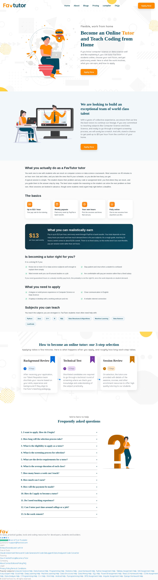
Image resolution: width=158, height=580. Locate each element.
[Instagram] (6, 537)
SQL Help (96, 573)
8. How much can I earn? (33, 480)
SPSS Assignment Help (93, 576)
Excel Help (19, 573)
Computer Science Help (23, 571)
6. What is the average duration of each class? (43, 466)
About (2, 563)
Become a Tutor (22, 558)
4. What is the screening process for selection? (43, 452)
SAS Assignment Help (146, 571)
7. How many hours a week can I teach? (40, 473)
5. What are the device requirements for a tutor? (44, 459)
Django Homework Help (133, 576)
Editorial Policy (17, 563)
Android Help (60, 576)
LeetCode (30, 324)
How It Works (5, 558)
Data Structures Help (68, 573)
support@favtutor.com (18, 543)
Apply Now (146, 6)
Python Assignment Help (105, 571)
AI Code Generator (30, 553)
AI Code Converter (71, 553)
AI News (3, 548)
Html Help (50, 576)
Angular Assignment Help (113, 576)
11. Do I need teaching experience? (37, 500)
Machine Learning (101, 318)
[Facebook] (8, 537)
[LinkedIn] (2, 537)
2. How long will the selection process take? (42, 439)
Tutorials (9, 548)
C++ (47, 318)
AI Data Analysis (58, 553)
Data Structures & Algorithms (79, 318)
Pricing (13, 558)
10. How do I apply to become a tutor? (39, 493)
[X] (0, 537)
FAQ (24, 563)
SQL (61, 318)
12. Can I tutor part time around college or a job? (45, 507)
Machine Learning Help (50, 573)
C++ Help (41, 576)
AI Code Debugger (44, 553)
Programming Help (56, 571)
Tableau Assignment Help (127, 571)
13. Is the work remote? (32, 514)
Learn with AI (18, 548)
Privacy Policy (5, 568)
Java (39, 318)
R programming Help (75, 576)
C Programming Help (29, 576)
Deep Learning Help (32, 573)
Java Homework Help (86, 571)
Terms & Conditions (18, 568)
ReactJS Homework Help (133, 573)
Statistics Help (71, 571)
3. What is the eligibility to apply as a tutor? (42, 446)
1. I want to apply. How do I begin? (38, 432)
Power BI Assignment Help (111, 573)
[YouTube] (4, 537)
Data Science (118, 318)
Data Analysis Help (12, 576)
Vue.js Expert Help (7, 573)
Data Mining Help (85, 573)
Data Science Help (41, 571)
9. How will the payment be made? (37, 487)
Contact (8, 563)
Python (29, 318)
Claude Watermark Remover (11, 553)
